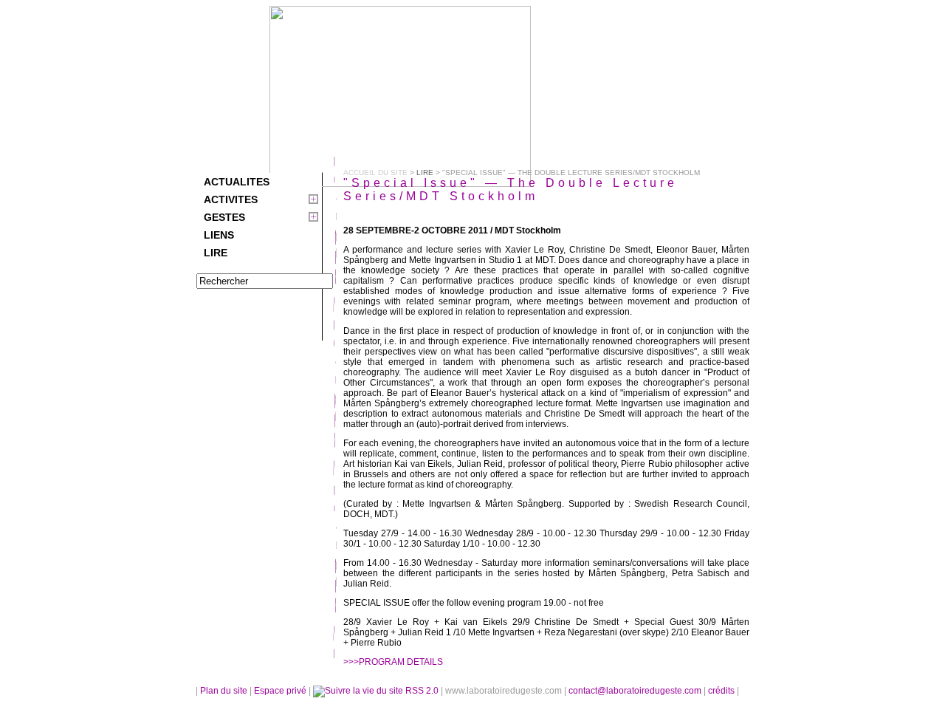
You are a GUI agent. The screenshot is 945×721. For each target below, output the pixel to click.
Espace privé (281, 691)
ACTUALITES (236, 182)
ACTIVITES (231, 199)
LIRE (215, 253)
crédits (722, 691)
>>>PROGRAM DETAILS (393, 662)
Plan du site (223, 691)
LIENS (219, 235)
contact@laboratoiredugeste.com (636, 691)
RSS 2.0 (422, 691)
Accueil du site (375, 172)
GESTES (224, 217)
